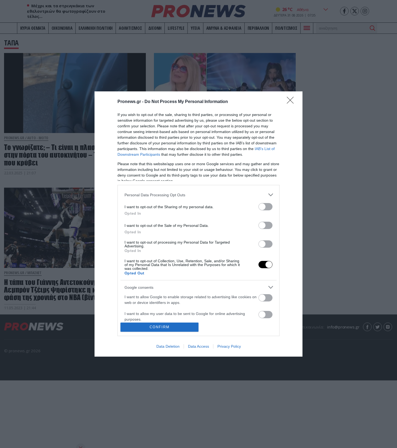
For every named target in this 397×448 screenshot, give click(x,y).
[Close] (292, 102)
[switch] (265, 206)
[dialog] (198, 223)
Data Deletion (168, 346)
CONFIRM (160, 327)
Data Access (198, 346)
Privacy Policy (229, 346)
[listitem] (198, 195)
